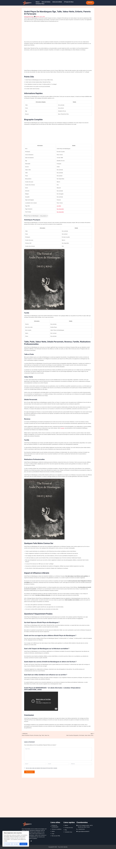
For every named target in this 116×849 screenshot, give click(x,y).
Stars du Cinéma (46, 1)
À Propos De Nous (68, 1)
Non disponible (60, 209)
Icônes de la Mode (57, 1)
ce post (62, 428)
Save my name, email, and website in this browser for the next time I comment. (41, 768)
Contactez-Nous (40, 3)
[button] (90, 3)
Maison (38, 1)
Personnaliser (8, 843)
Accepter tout (23, 843)
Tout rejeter (15, 843)
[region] (15, 839)
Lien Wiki (59, 206)
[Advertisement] (58, 32)
